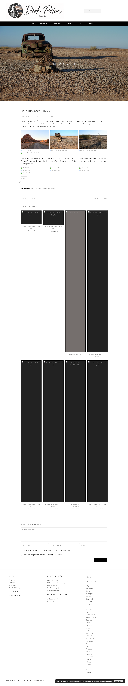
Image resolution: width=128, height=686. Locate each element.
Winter (88, 672)
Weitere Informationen (106, 681)
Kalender (89, 620)
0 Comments (54, 116)
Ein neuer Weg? (53, 580)
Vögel (88, 670)
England (89, 602)
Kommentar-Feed (15, 585)
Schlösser (89, 657)
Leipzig (88, 628)
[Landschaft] (93, 139)
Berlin (88, 591)
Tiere (49, 188)
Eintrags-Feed (14, 583)
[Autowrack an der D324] (64, 139)
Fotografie (34, 116)
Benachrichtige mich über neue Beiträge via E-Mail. (43, 555)
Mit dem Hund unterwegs (56, 583)
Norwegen (90, 641)
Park (87, 644)
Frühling (89, 609)
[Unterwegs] (35, 139)
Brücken (89, 596)
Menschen (89, 633)
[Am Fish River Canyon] (59, 150)
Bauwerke (89, 588)
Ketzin (88, 623)
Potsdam (89, 649)
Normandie (90, 638)
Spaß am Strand (53, 588)
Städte (88, 662)
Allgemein (89, 586)
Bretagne (89, 594)
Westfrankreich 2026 (55, 591)
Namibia (46, 116)
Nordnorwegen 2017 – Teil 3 (97, 355)
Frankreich (89, 607)
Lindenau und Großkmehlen (74, 505)
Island (88, 612)
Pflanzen (89, 646)
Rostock (89, 651)
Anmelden (12, 580)
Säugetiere (90, 654)
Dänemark (89, 599)
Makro (88, 630)
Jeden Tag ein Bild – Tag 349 (31, 505)
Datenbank (51, 601)
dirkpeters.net (52, 599)
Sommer (89, 659)
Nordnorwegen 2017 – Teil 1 (53, 505)
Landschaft (40, 116)
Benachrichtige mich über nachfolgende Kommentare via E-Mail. (47, 550)
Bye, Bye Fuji (52, 585)
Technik (88, 665)
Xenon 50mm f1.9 (75, 354)
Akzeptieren (118, 681)
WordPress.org (14, 588)
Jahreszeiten (90, 615)
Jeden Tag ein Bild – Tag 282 (97, 505)
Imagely (42, 680)
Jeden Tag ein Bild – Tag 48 (53, 228)
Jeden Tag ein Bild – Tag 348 (31, 227)
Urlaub (53, 188)
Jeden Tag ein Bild (92, 617)
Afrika (32, 188)
